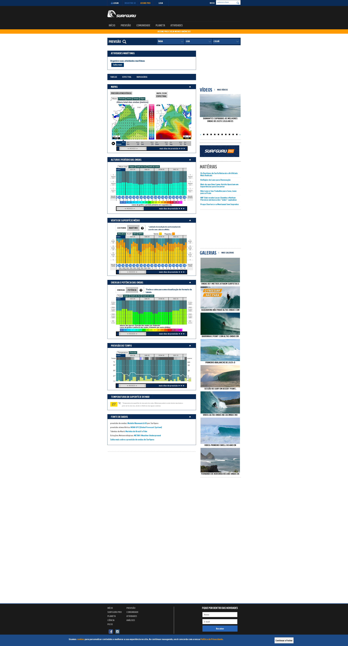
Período (122, 99)
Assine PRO (145, 2)
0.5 (113, 192)
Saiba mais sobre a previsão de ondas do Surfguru (132, 439)
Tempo (136, 99)
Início (112, 25)
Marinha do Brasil (133, 431)
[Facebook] (110, 631)
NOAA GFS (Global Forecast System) (146, 427)
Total (120, 296)
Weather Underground (151, 435)
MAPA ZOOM (161, 93)
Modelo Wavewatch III (137, 423)
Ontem (118, 355)
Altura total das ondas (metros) (132, 102)
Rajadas (168, 234)
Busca (212, 3)
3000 (113, 304)
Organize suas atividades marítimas (127, 60)
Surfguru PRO (114, 612)
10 (190, 256)
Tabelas (113, 77)
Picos (110, 624)
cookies (80, 639)
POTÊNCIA (132, 289)
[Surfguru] (121, 13)
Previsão (126, 25)
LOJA (161, 2)
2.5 (113, 178)
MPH (141, 234)
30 (190, 243)
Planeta (160, 25)
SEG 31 (175, 355)
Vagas (131, 167)
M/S (135, 234)
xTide (144, 431)
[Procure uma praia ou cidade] (124, 42)
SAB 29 (147, 355)
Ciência (110, 620)
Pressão (133, 352)
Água (142, 99)
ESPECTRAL (161, 96)
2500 (113, 307)
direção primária (113, 197)
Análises (130, 620)
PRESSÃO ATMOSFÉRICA (121, 93)
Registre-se (130, 2)
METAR (137, 435)
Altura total (123, 167)
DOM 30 (161, 355)
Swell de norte (153, 167)
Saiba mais (117, 64)
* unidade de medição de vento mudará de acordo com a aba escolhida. (164, 228)
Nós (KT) (121, 234)
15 (190, 253)
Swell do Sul (141, 167)
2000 (113, 311)
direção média (190, 265)
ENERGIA (121, 289)
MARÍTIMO (133, 227)
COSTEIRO (121, 227)
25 (190, 246)
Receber (220, 628)
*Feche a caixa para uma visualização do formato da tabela (169, 290)
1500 (113, 314)
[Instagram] (117, 631)
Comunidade (143, 25)
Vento (129, 99)
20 (190, 249)
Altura (114, 99)
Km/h (190, 255)
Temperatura (123, 353)
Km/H (129, 234)
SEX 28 (132, 355)
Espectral (126, 77)
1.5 (113, 185)
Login (116, 2)
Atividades (176, 25)
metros (113, 190)
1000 (113, 317)
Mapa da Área (142, 77)
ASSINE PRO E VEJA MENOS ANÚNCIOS (174, 31)
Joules (113, 323)
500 (113, 321)
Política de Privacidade (212, 639)
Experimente (132, 624)
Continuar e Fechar (284, 640)
